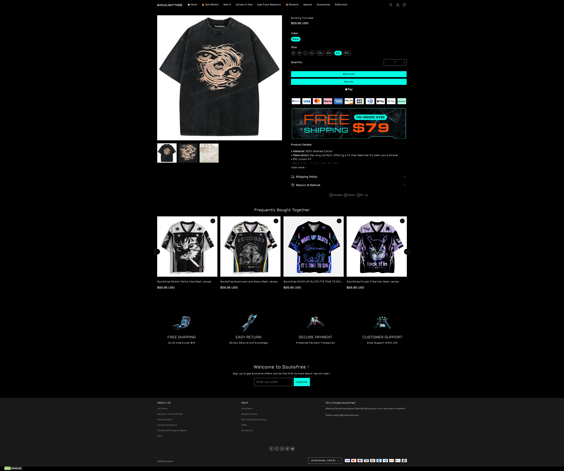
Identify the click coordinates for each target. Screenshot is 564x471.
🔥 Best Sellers (210, 4)
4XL (338, 53)
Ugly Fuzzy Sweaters (269, 4)
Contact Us (247, 430)
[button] (391, 5)
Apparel (307, 4)
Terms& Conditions (167, 425)
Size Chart (246, 408)
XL (312, 53)
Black (295, 39)
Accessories (323, 4)
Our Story (162, 408)
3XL (329, 53)
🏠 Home (192, 4)
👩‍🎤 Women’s (292, 4)
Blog (159, 436)
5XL (347, 53)
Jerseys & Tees (244, 4)
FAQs (244, 425)
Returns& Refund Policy (254, 419)
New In (227, 4)
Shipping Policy (249, 414)
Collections (341, 4)
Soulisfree (168, 461)
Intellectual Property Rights (172, 430)
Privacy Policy (164, 419)
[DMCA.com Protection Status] (13, 469)
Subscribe (302, 382)
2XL (320, 53)
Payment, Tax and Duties (170, 414)
